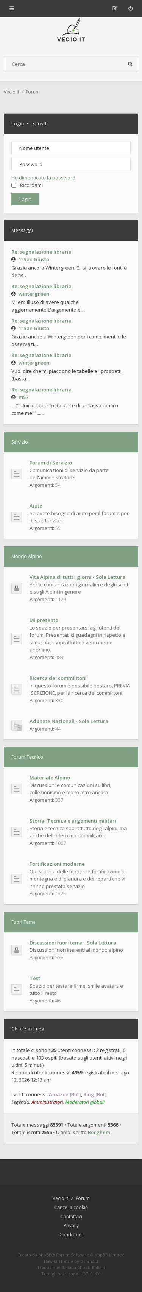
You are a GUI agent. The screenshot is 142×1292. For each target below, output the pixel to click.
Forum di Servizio (51, 462)
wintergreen (34, 293)
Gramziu (89, 1261)
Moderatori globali (85, 1102)
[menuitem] (130, 8)
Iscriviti (39, 123)
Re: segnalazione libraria (41, 251)
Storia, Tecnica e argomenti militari (73, 820)
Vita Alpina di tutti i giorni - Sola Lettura (77, 577)
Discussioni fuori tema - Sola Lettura (73, 942)
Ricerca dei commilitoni (58, 678)
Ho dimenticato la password (43, 177)
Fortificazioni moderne (57, 863)
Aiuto (36, 505)
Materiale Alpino (50, 777)
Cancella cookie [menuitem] (71, 1207)
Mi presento (44, 620)
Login (17, 123)
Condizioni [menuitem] (71, 1234)
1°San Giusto (34, 259)
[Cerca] (130, 64)
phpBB (44, 1255)
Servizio (19, 442)
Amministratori (47, 1102)
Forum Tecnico (27, 757)
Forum (83, 1198)
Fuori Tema (23, 922)
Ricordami (31, 185)
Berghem (99, 1132)
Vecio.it (60, 1198)
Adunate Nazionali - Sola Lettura (69, 721)
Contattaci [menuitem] (71, 1216)
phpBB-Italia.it (91, 1267)
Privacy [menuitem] (71, 1225)
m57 (23, 397)
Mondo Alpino (26, 556)
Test (35, 978)
